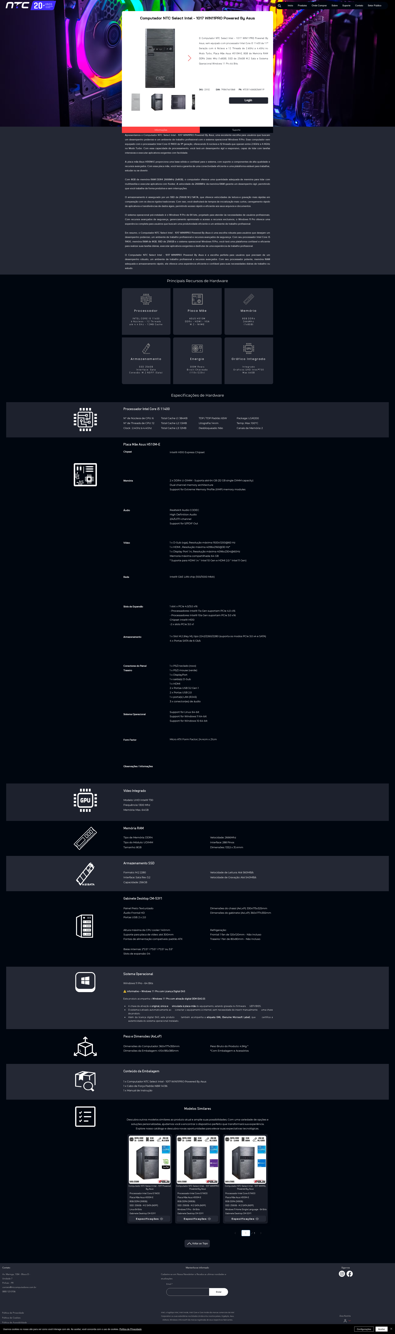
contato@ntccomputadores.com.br (19, 1287)
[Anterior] (235, 1233)
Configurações (364, 1329)
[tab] (161, 130)
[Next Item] (189, 58)
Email (168, 1284)
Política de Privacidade (130, 1329)
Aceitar (381, 1329)
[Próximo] (261, 1233)
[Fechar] (391, 1329)
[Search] (279, 6)
